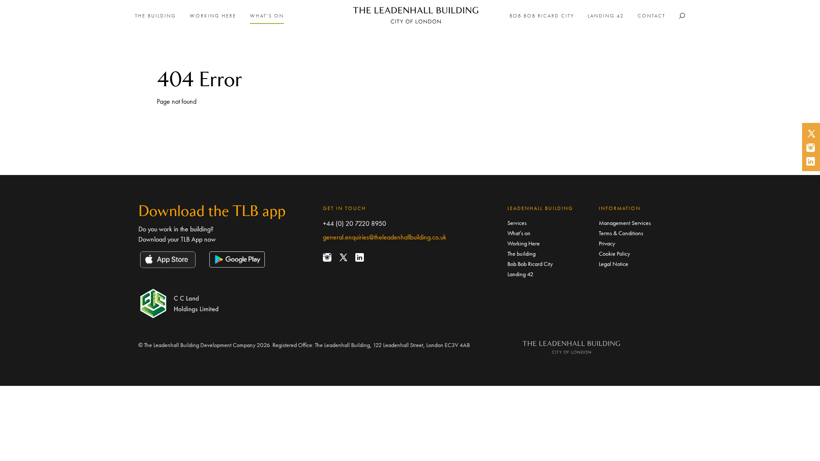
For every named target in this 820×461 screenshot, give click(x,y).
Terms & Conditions (621, 233)
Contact (651, 15)
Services (517, 223)
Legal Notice (613, 264)
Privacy (607, 243)
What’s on (267, 15)
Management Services (625, 223)
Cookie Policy (614, 253)
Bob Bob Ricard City (542, 15)
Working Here (213, 15)
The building (155, 15)
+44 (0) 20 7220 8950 (354, 223)
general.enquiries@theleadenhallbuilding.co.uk (384, 237)
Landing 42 (606, 15)
